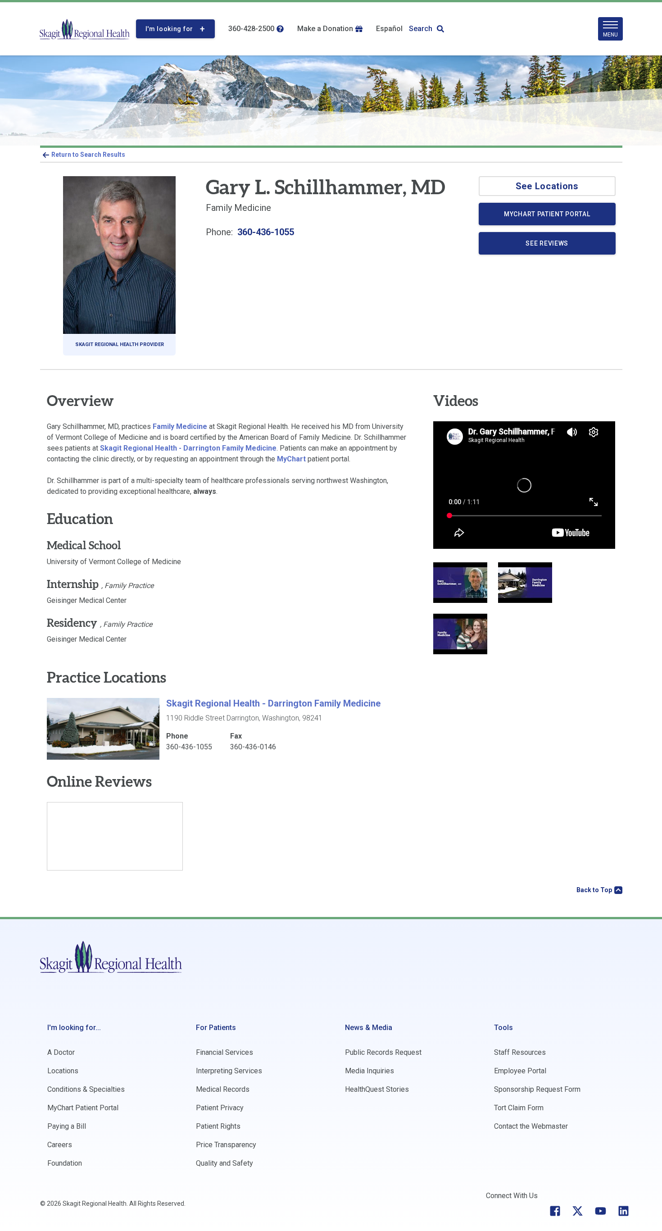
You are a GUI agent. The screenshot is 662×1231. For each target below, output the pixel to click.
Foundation (64, 1163)
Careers (59, 1144)
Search (420, 28)
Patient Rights (218, 1126)
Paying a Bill (66, 1126)
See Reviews (547, 243)
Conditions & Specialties (86, 1089)
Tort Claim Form (519, 1107)
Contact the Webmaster (531, 1126)
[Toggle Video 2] (525, 582)
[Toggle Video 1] (460, 582)
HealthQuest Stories (377, 1089)
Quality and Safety (224, 1163)
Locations (62, 1071)
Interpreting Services (229, 1071)
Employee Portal (520, 1071)
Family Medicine (180, 426)
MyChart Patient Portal (558, 217)
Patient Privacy (220, 1107)
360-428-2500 (251, 28)
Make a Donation (325, 28)
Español (389, 28)
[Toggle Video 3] (460, 634)
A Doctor (61, 1052)
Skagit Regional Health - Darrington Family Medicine (188, 448)
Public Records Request (383, 1052)
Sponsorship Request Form (537, 1089)
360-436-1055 (265, 232)
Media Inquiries (369, 1071)
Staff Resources (520, 1052)
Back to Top (594, 890)
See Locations (547, 186)
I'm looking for (169, 28)
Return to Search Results (88, 154)
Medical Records (222, 1089)
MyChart (292, 459)
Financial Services (224, 1052)
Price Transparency (226, 1144)
